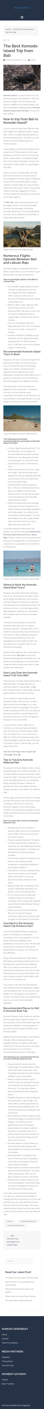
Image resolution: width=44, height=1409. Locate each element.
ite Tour (21, 655)
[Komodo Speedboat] (22, 8)
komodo (10, 1221)
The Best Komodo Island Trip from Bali (21, 1278)
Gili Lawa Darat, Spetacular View (18, 1300)
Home (8, 29)
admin (33, 60)
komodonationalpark (28, 1221)
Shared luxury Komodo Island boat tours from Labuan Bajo (22, 535)
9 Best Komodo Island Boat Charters (20, 1296)
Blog (6, 40)
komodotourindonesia (15, 1225)
